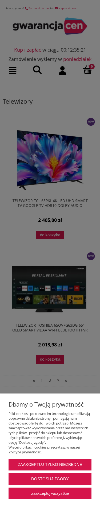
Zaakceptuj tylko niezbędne (50, 464)
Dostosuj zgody (50, 479)
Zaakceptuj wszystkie (50, 493)
